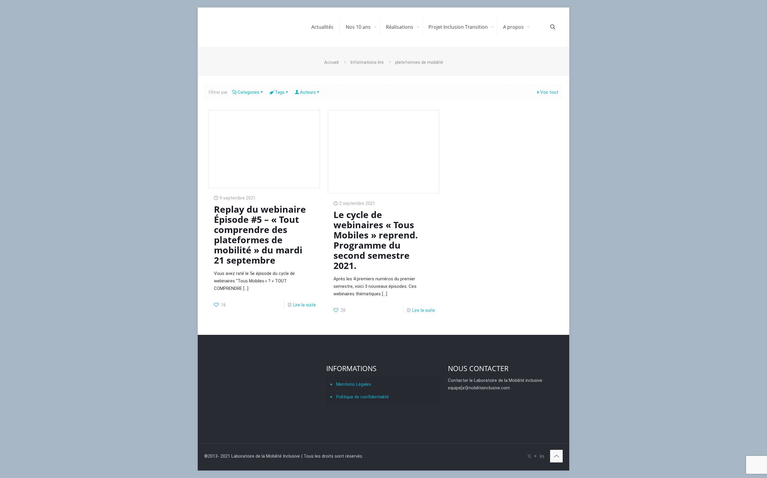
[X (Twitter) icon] (529, 456)
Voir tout (549, 92)
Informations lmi (367, 62)
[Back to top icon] (556, 456)
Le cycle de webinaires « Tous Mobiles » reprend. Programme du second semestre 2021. (375, 240)
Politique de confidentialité (362, 397)
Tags (280, 92)
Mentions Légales (353, 384)
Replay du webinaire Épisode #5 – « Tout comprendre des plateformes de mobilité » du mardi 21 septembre (260, 234)
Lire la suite (304, 305)
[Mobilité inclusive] (253, 26)
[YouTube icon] (535, 456)
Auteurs (308, 92)
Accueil (331, 62)
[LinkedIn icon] (542, 456)
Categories (248, 92)
